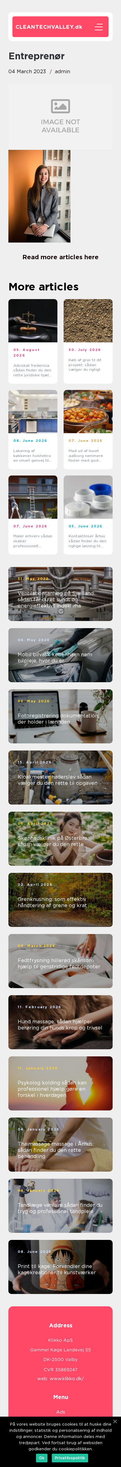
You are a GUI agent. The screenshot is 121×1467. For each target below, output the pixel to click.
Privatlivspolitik (70, 1458)
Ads (60, 1412)
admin (62, 71)
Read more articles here (60, 257)
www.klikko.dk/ (67, 1378)
